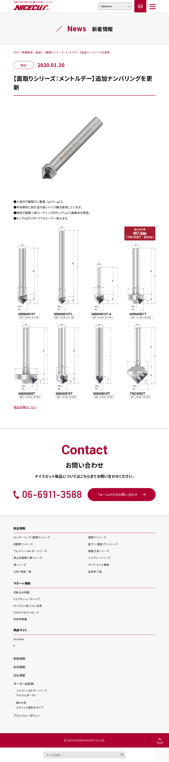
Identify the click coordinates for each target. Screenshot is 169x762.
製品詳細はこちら (25, 407)
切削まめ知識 (21, 592)
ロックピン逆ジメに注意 (27, 606)
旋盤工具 (98, 551)
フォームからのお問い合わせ (117, 494)
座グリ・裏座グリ (102, 544)
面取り (97, 537)
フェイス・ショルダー (30, 551)
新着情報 (19, 658)
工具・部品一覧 (22, 571)
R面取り (23, 544)
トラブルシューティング (26, 599)
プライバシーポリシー (26, 715)
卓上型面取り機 (27, 558)
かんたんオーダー (31, 693)
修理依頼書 (20, 619)
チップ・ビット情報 (98, 565)
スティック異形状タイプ (29, 705)
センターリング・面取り (31, 537)
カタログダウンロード (26, 612)
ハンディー (99, 558)
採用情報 (19, 667)
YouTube (18, 639)
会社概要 (19, 675)
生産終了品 (95, 571)
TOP (159, 743)
